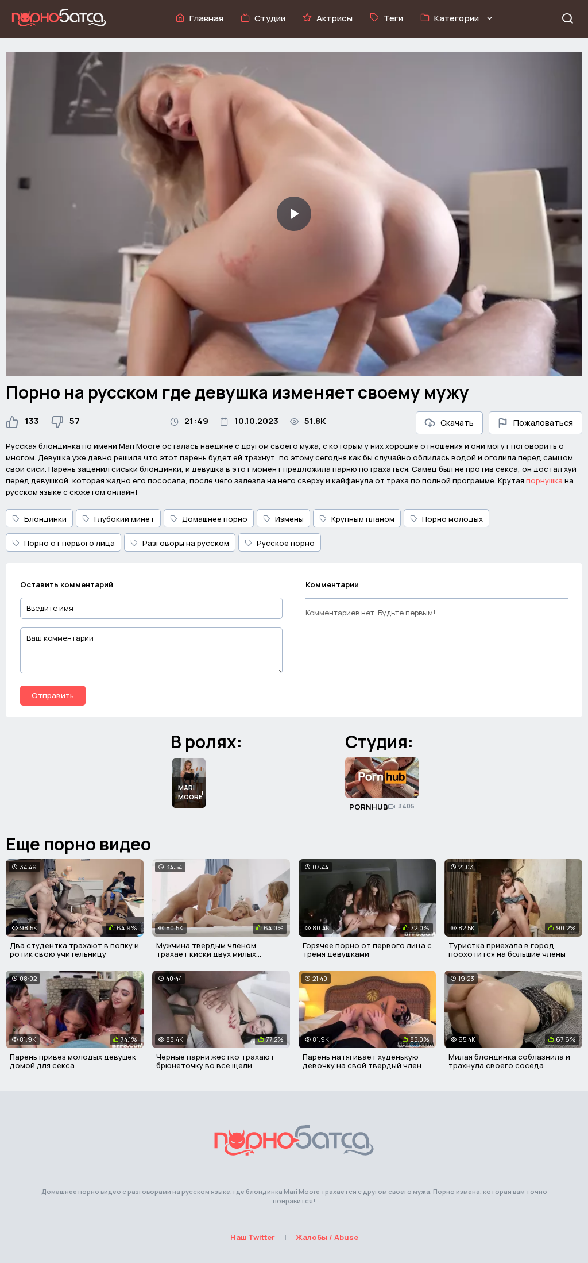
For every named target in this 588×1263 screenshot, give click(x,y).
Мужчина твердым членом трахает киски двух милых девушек (206, 954)
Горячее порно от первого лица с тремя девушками (367, 950)
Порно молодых (452, 519)
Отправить (53, 695)
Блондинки (45, 519)
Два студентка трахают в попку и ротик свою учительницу (74, 950)
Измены (289, 519)
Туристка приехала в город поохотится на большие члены (507, 950)
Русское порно (286, 543)
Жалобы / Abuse (327, 1237)
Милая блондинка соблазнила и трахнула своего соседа (509, 1061)
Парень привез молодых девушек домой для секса (73, 1061)
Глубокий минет (124, 519)
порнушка (544, 480)
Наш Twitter (252, 1237)
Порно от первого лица (69, 543)
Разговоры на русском (185, 543)
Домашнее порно (214, 519)
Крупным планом (362, 519)
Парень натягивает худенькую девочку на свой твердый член (362, 1061)
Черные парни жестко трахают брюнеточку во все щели (215, 1061)
